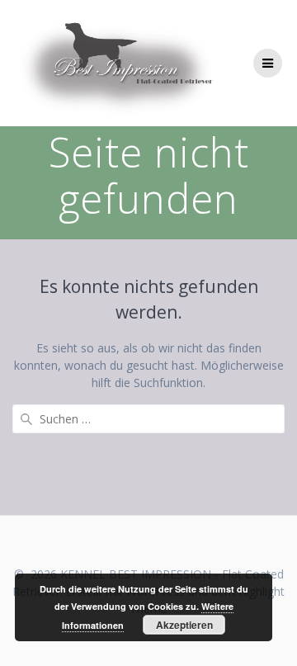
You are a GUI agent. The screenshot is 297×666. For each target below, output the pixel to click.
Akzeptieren (184, 624)
